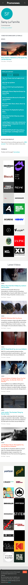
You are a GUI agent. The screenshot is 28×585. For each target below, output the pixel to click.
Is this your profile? (6, 28)
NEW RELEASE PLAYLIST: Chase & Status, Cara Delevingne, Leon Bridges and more (13, 131)
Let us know (16, 152)
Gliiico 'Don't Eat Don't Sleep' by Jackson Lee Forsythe (13, 117)
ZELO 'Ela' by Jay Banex (8, 82)
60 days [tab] (16, 74)
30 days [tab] (10, 74)
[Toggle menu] (3, 2)
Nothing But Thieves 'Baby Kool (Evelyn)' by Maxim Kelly (13, 92)
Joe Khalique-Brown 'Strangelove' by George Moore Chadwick (12, 445)
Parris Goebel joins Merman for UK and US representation (13, 98)
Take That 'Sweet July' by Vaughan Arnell (13, 78)
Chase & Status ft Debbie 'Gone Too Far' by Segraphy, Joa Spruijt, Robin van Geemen (13, 380)
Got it (24, 572)
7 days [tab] (4, 74)
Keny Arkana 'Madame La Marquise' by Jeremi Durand (14, 58)
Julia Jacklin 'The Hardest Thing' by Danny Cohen (12, 413)
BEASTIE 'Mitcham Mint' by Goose (11, 318)
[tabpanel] (14, 106)
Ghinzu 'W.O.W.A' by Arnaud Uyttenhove (13, 87)
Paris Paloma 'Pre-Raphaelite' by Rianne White (13, 110)
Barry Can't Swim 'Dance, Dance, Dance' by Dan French (13, 104)
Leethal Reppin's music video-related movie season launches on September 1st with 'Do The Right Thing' (14, 123)
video (2, 283)
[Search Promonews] (25, 2)
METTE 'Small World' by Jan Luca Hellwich (14, 349)
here (9, 582)
